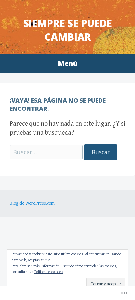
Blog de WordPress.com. (33, 203)
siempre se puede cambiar (67, 30)
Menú (67, 63)
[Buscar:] (47, 152)
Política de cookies (48, 272)
